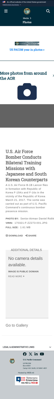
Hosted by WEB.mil (26, 373)
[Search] (48, 11)
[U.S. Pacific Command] (12, 360)
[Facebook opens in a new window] (25, 355)
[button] (12, 4)
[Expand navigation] (6, 11)
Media (26, 18)
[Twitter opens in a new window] (30, 355)
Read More (15, 276)
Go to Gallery (17, 325)
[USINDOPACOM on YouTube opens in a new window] (42, 355)
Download (15, 235)
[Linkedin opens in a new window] (36, 355)
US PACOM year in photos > (27, 49)
